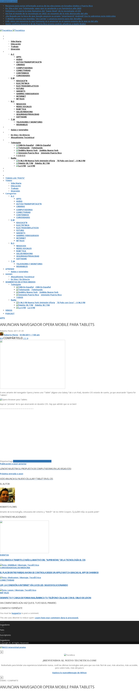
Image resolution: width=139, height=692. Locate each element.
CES (22, 461)
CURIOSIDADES (7, 567)
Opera (42, 461)
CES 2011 (28, 461)
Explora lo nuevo (60, 672)
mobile (36, 461)
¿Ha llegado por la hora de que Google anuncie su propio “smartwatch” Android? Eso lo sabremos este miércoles (60, 16)
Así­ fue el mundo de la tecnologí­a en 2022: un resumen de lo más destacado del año (46, 13)
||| (25, 338)
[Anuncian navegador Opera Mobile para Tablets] (32, 388)
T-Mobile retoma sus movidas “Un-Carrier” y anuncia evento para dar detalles (43, 18)
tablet (48, 461)
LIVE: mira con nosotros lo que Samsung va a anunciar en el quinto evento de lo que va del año (51, 21)
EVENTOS (4, 555)
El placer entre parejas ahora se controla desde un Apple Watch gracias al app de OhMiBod (49, 572)
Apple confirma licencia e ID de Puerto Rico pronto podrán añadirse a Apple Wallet (45, 24)
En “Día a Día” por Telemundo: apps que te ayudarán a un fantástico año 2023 (43, 8)
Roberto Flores (11, 335)
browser (17, 461)
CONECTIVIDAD (7, 580)
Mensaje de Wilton (77, 672)
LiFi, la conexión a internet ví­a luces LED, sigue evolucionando (34, 585)
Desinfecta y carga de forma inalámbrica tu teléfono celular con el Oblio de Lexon (45, 597)
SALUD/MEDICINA (22, 567)
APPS (2, 318)
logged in (16, 613)
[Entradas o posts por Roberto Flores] (1, 335)
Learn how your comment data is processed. (57, 617)
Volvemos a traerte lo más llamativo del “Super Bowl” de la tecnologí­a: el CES (43, 11)
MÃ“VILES (4, 592)
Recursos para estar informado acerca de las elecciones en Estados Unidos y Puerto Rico (49, 5)
